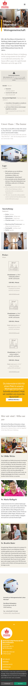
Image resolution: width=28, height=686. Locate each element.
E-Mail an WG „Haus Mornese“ (11, 613)
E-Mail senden (7, 653)
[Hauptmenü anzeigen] (25, 4)
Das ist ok (20, 683)
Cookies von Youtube (18, 77)
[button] (19, 26)
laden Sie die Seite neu (9, 78)
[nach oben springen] (14, 624)
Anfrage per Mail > (14, 399)
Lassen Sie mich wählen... (6, 680)
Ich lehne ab (7, 683)
